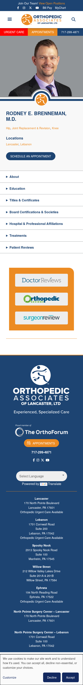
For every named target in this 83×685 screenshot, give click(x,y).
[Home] (41, 19)
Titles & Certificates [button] (24, 200)
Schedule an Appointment (30, 156)
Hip (8, 128)
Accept (70, 677)
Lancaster (12, 144)
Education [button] (17, 188)
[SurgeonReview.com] (41, 320)
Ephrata (41, 588)
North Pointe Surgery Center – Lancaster (41, 611)
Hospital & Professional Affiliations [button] (36, 223)
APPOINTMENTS (43, 32)
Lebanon (26, 144)
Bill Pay (47, 8)
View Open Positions (52, 3)
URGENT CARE (14, 32)
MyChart (60, 8)
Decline (52, 677)
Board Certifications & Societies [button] (33, 212)
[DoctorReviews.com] (41, 282)
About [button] (14, 176)
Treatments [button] (18, 235)
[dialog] (41, 669)
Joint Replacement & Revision (31, 128)
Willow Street (42, 567)
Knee (55, 128)
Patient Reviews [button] (21, 247)
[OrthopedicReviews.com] (41, 301)
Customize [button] (9, 677)
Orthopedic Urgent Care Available (41, 512)
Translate (54, 483)
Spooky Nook (41, 545)
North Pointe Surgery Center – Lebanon (42, 632)
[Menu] (9, 19)
